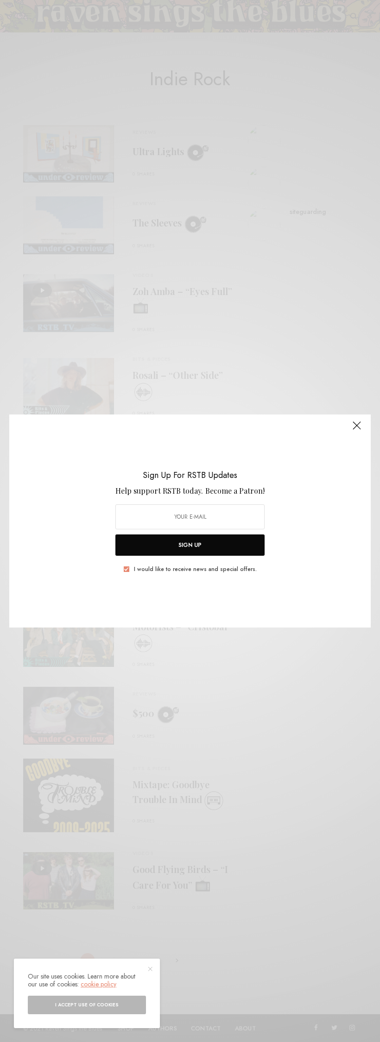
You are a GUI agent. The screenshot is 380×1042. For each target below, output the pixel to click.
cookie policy (98, 984)
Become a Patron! (235, 491)
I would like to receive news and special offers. (195, 569)
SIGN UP (190, 545)
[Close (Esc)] (357, 429)
